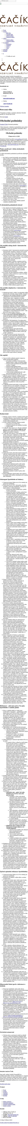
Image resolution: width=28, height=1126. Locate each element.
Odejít (6, 117)
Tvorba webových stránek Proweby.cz (9, 1122)
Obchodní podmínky (8, 1103)
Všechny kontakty (4, 106)
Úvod (4, 1090)
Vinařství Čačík (4, 124)
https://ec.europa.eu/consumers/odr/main (13, 1016)
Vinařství (5, 1092)
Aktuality (5, 1094)
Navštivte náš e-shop (5, 1084)
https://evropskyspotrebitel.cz (15, 1015)
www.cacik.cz (18, 139)
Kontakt (5, 1095)
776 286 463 (3, 146)
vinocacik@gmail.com (9, 98)
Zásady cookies (7, 1105)
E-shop (5, 1091)
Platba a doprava (7, 1101)
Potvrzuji (2, 117)
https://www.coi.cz (17, 1001)
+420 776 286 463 (7, 103)
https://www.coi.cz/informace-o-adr (11, 1002)
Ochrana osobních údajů (9, 1104)
